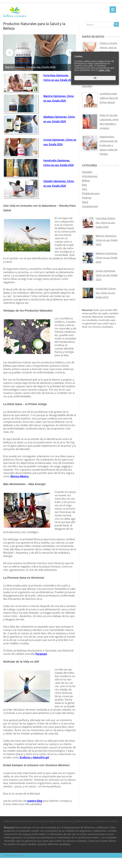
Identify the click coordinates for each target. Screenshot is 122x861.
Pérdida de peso (91, 193)
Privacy (70, 821)
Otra (84, 189)
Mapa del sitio (56, 821)
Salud (85, 201)
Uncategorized (90, 206)
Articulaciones (89, 176)
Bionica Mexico (19, 476)
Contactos (100, 821)
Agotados (87, 171)
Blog (84, 184)
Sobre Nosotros (84, 821)
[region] (39, 52)
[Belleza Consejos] (14, 16)
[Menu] (113, 9)
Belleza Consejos (16, 855)
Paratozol (41, 654)
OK (95, 78)
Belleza (86, 180)
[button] (39, 67)
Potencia (86, 197)
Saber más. (104, 70)
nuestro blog (34, 801)
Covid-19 (113, 821)
